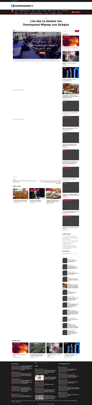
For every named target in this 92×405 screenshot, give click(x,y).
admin (17, 30)
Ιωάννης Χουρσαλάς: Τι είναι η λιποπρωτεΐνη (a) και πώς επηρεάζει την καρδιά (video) (49, 390)
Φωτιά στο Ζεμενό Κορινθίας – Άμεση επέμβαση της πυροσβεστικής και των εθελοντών (69, 145)
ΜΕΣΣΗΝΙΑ (73, 265)
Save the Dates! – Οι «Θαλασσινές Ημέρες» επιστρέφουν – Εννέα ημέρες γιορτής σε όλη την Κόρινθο (70, 195)
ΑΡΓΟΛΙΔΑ (33, 10)
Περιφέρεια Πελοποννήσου (25, 10)
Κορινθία (44, 10)
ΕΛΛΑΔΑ (16, 13)
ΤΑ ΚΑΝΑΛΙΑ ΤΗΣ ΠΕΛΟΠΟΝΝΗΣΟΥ (36, 13)
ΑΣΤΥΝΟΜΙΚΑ (52, 13)
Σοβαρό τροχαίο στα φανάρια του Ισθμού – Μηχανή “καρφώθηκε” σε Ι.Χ (73, 299)
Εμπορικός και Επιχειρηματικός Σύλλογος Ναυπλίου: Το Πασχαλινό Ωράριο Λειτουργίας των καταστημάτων (26, 382)
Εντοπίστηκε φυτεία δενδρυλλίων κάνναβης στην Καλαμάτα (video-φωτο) (73, 267)
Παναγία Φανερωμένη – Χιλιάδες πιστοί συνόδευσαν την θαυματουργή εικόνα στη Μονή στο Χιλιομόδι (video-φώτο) (70, 162)
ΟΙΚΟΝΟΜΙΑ (45, 18)
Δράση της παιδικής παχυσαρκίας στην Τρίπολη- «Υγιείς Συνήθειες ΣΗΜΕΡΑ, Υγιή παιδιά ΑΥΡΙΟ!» (50, 378)
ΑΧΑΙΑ (54, 10)
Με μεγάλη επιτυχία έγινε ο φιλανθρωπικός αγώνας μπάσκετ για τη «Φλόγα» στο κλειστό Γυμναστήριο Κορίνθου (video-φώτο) (50, 397)
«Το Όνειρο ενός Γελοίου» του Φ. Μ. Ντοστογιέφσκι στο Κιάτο (69, 80)
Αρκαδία (38, 10)
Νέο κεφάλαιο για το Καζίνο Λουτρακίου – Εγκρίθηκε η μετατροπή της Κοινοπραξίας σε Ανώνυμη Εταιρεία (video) (70, 96)
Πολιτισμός (59, 13)
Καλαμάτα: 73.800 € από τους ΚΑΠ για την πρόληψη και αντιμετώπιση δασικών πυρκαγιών (24, 181)
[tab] (63, 256)
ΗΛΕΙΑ (58, 10)
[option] (23, 375)
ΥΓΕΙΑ (21, 13)
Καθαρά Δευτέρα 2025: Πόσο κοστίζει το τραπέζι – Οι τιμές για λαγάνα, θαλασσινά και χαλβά (53, 201)
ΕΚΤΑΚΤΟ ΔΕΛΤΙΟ (65, 10)
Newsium (47, 403)
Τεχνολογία (46, 13)
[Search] (71, 12)
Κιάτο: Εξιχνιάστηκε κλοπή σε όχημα (69, 178)
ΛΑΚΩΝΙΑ (49, 10)
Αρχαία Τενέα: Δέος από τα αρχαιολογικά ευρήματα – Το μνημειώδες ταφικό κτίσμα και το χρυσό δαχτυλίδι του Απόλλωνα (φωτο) (26, 389)
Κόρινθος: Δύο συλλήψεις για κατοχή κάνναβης (70, 240)
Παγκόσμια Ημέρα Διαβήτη (49, 384)
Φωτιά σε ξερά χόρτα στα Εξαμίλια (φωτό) (70, 47)
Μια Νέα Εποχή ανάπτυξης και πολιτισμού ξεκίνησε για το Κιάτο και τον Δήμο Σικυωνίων (26, 374)
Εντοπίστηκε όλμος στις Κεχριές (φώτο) (69, 112)
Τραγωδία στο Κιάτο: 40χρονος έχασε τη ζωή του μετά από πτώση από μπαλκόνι (70, 212)
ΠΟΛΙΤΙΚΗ (26, 13)
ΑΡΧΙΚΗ (16, 10)
